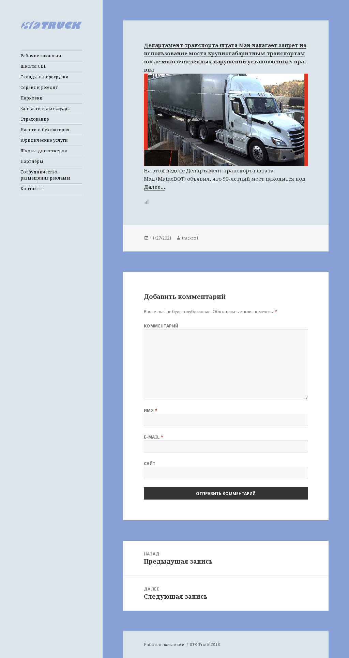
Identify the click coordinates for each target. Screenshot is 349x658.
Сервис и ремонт (39, 87)
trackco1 (190, 238)
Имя (150, 410)
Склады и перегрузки (44, 77)
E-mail (154, 437)
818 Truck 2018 (205, 644)
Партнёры (31, 161)
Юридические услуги (44, 140)
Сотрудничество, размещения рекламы (45, 175)
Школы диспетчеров (43, 151)
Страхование (34, 119)
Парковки (31, 98)
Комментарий (161, 326)
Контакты (31, 189)
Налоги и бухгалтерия (45, 130)
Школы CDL (33, 66)
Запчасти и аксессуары (45, 108)
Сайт (150, 463)
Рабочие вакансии (40, 56)
